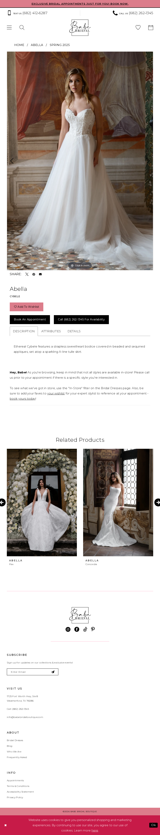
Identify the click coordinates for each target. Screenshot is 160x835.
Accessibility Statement (20, 791)
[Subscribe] (53, 671)
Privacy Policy (15, 797)
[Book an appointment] (150, 27)
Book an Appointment (30, 319)
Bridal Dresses (15, 740)
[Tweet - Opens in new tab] (26, 274)
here (95, 830)
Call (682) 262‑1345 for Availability (81, 319)
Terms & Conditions (18, 786)
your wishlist (56, 393)
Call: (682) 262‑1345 (18, 708)
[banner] (80, 27)
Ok (153, 825)
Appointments (15, 780)
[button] (9, 27)
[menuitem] (41, 13)
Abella (37, 45)
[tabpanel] (80, 161)
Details (74, 331)
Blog (9, 745)
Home (19, 45)
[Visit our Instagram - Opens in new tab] (68, 629)
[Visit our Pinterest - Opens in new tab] (93, 629)
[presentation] (42, 502)
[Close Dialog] (5, 825)
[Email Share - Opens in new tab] (40, 274)
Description (24, 331)
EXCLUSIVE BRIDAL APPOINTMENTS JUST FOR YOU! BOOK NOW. (80, 3)
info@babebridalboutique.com (25, 717)
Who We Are (14, 751)
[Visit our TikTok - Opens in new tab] (85, 629)
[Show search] (22, 27)
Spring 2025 (60, 45)
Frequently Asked (17, 757)
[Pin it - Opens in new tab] (33, 274)
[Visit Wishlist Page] (138, 27)
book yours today (23, 398)
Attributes (51, 331)
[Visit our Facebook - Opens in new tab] (76, 629)
